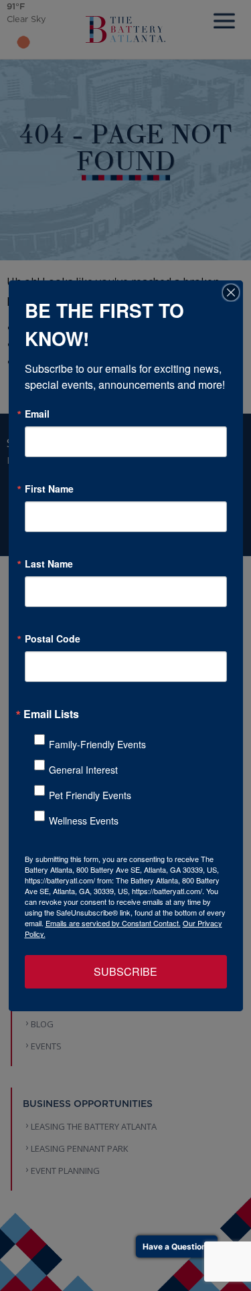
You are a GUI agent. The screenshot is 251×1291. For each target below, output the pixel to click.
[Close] (231, 292)
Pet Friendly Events (90, 795)
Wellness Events (83, 820)
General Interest (83, 769)
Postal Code (52, 638)
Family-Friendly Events (97, 744)
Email (37, 413)
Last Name (49, 563)
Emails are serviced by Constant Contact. (113, 923)
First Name (49, 488)
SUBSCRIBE (125, 971)
